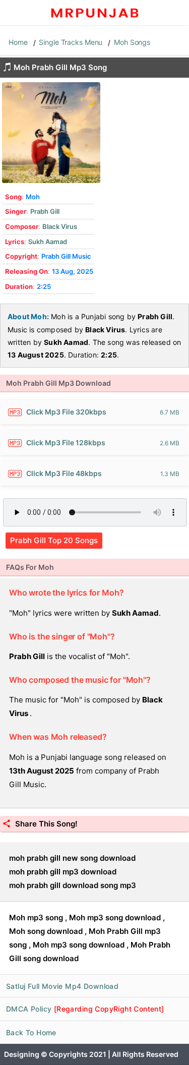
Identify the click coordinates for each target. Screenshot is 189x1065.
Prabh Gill (44, 211)
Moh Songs (132, 42)
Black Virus (59, 226)
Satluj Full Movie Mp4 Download (62, 986)
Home (18, 42)
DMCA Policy (85, 1008)
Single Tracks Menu (70, 42)
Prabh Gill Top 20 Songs (54, 540)
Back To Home (31, 1032)
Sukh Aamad (47, 242)
